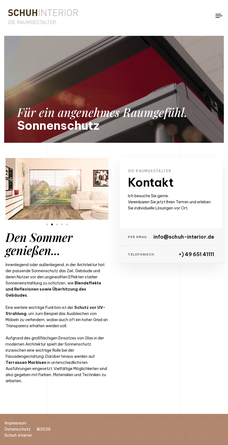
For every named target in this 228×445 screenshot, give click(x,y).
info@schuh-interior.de (183, 237)
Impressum (15, 423)
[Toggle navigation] (186, 16)
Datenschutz (17, 429)
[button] (47, 224)
